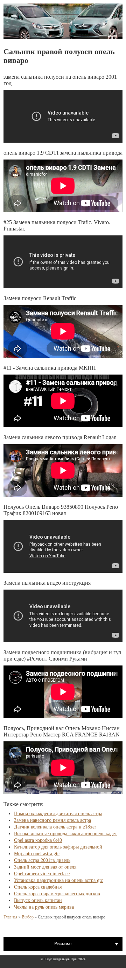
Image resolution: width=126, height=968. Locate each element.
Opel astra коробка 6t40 (38, 840)
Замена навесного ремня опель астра (52, 820)
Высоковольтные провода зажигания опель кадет (65, 833)
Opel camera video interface (42, 873)
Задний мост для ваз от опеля (45, 867)
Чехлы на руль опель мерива (44, 907)
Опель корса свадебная (38, 887)
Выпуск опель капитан (38, 900)
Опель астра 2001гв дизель (42, 860)
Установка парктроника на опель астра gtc (58, 880)
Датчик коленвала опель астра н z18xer (55, 827)
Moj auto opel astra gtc (36, 853)
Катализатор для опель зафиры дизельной (58, 847)
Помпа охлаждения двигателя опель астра (58, 813)
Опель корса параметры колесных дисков (57, 893)
